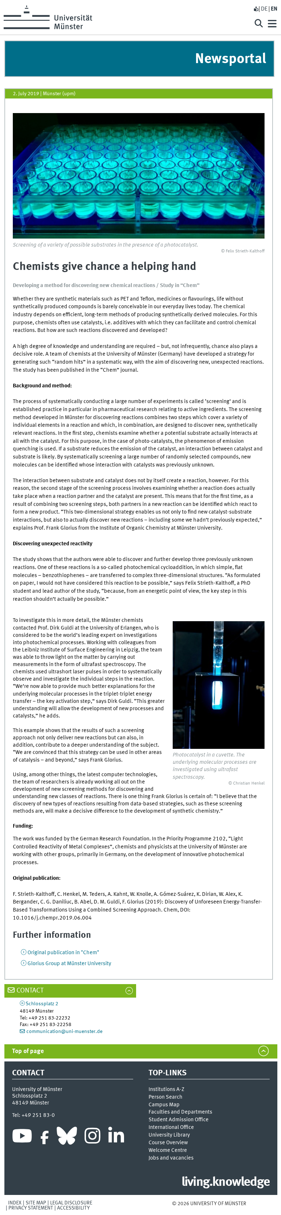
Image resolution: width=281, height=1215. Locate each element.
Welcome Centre (168, 1150)
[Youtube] (22, 1138)
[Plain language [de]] (256, 9)
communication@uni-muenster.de (64, 1031)
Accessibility (73, 1208)
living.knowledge (225, 1182)
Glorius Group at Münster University (69, 964)
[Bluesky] (67, 1138)
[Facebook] (44, 1138)
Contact (30, 990)
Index (15, 1203)
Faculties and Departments (180, 1112)
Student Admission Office (179, 1120)
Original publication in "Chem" (63, 953)
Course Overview (168, 1143)
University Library (169, 1135)
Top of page (28, 1051)
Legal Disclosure (71, 1203)
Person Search (166, 1097)
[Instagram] (92, 1138)
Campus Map (164, 1105)
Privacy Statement (30, 1208)
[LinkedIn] (116, 1138)
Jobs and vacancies (171, 1158)
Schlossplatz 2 (42, 1003)
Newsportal (230, 59)
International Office (171, 1127)
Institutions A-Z (166, 1089)
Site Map (36, 1203)
